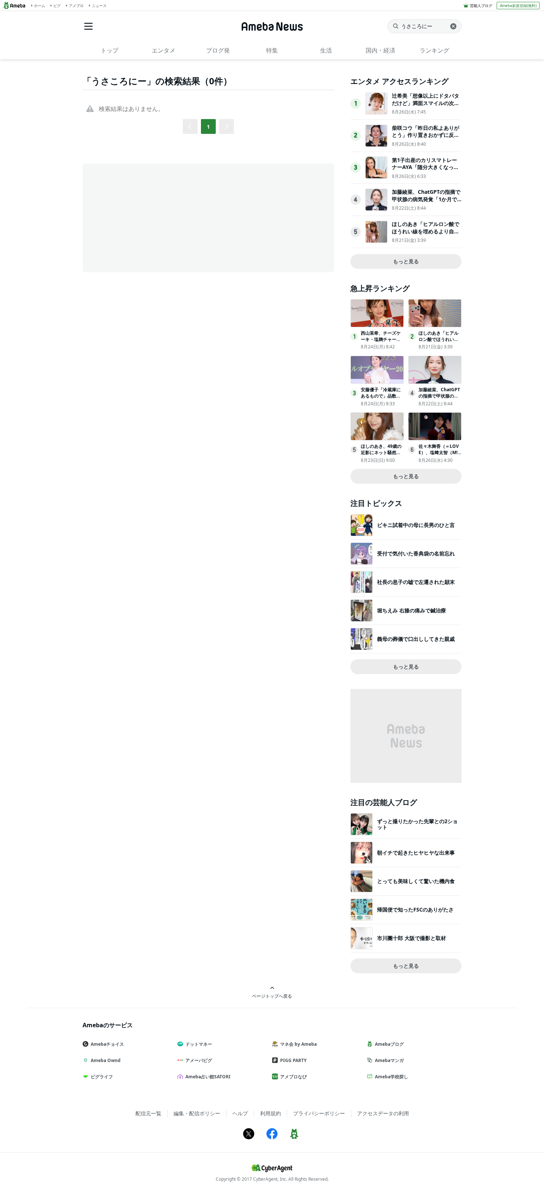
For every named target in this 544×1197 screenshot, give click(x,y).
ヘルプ (240, 1113)
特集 (272, 50)
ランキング (434, 50)
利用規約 (270, 1113)
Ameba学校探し (391, 1076)
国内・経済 (380, 50)
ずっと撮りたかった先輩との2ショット (417, 824)
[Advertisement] (149, 217)
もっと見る (406, 261)
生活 (326, 50)
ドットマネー (198, 1044)
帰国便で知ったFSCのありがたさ (415, 909)
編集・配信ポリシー (197, 1113)
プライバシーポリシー (319, 1113)
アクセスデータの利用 (383, 1113)
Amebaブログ (389, 1044)
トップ (109, 50)
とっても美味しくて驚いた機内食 (416, 881)
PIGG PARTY (293, 1060)
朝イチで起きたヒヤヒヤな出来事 (416, 852)
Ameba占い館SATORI (208, 1076)
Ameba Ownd (106, 1060)
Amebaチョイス (107, 1044)
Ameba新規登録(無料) (518, 5)
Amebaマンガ (389, 1060)
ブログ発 (218, 50)
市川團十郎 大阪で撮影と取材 (411, 937)
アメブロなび (293, 1076)
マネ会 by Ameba (298, 1044)
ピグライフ (102, 1076)
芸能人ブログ (481, 5)
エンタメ (163, 50)
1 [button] (208, 126)
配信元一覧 (148, 1113)
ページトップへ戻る (272, 996)
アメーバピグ (198, 1060)
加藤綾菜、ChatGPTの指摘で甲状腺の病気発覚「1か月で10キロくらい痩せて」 (426, 199)
